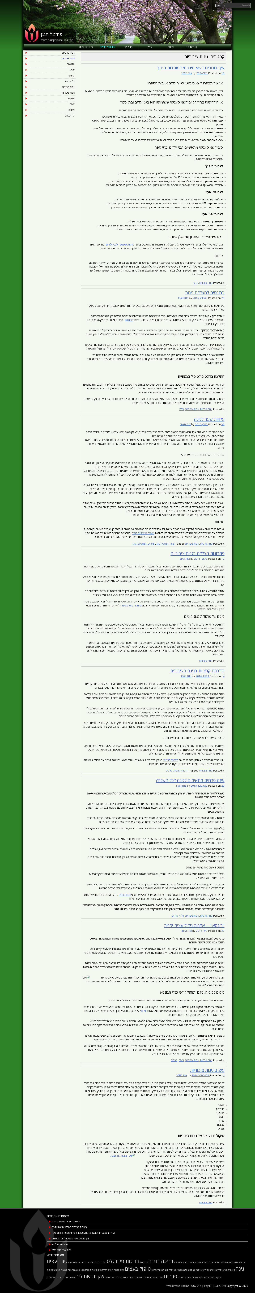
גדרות (99, 1262)
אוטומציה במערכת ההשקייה (233, 1262)
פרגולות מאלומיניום (132, 605)
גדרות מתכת (81, 1262)
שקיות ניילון (109, 1277)
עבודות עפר (208, 1277)
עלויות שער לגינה (209, 419)
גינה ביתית (230, 1270)
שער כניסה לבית (60, 1244)
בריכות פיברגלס (123, 1261)
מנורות (93, 1270)
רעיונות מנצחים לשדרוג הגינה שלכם (69, 1227)
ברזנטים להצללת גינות (204, 292)
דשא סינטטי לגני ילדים (119, 244)
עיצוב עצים (198, 1277)
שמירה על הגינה (121, 1277)
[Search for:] (237, 5)
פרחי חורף (182, 1277)
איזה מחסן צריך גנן (214, 1262)
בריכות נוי (144, 1262)
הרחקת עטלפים (157, 1270)
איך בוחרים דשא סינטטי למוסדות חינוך (190, 68)
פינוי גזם (190, 1277)
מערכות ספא (84, 1270)
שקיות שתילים (89, 1276)
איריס (204, 1262)
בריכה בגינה (160, 1261)
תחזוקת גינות (52, 1277)
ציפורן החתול (158, 1277)
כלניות (116, 1270)
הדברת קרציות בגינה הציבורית (197, 671)
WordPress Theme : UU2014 (183, 1285)
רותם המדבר (147, 1277)
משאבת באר (52, 1270)
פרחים (170, 47)
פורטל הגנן (51, 34)
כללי (195, 283)
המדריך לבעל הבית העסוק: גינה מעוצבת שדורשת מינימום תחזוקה (83, 1232)
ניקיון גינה (217, 1277)
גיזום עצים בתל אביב (61, 1250)
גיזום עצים (57, 1261)
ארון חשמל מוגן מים (193, 1262)
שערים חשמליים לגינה (143, 533)
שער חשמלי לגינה (165, 543)
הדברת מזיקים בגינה (196, 1270)
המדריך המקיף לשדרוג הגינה (66, 1221)
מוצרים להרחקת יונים (104, 1270)
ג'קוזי (104, 1262)
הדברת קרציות (170, 760)
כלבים (169, 770)
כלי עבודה (191, 47)
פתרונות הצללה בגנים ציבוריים (197, 553)
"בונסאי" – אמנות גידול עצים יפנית (194, 925)
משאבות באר (73, 1270)
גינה (240, 1268)
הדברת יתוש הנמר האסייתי (215, 1270)
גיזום (143, 1010)
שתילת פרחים (69, 1277)
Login (207, 1285)
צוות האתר (186, 73)
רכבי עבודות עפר (135, 1277)
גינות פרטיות (86, 47)
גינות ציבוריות (107, 47)
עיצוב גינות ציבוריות (207, 1070)
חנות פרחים (125, 895)
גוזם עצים (72, 1262)
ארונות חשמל (179, 1262)
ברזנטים (129, 320)
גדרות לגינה (91, 1262)
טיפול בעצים (138, 1268)
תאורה (60, 1277)
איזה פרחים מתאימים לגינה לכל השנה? (190, 780)
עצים (149, 47)
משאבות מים (62, 1270)
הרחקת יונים (170, 1270)
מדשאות (128, 47)
